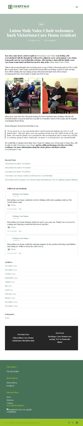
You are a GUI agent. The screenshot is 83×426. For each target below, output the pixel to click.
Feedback (10, 386)
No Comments (50, 40)
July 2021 (8, 286)
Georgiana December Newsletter (18, 171)
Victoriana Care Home (46, 56)
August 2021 (9, 282)
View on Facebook (12, 209)
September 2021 (11, 278)
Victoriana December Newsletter (17, 163)
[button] (77, 7)
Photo (13, 205)
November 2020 (11, 306)
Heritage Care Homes (21, 194)
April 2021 (9, 290)
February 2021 (10, 294)
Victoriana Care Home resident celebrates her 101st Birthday (29, 175)
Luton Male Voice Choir (59, 62)
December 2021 (11, 266)
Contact (10, 403)
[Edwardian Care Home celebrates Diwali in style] (23, 338)
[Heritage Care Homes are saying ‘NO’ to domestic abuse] (60, 338)
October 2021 (10, 274)
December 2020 (11, 302)
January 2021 (10, 298)
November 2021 (11, 270)
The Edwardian (13, 371)
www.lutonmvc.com (13, 149)
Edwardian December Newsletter (18, 167)
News (41, 24)
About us (10, 400)
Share (20, 209)
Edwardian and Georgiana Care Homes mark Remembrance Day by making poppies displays (41, 180)
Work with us (12, 383)
